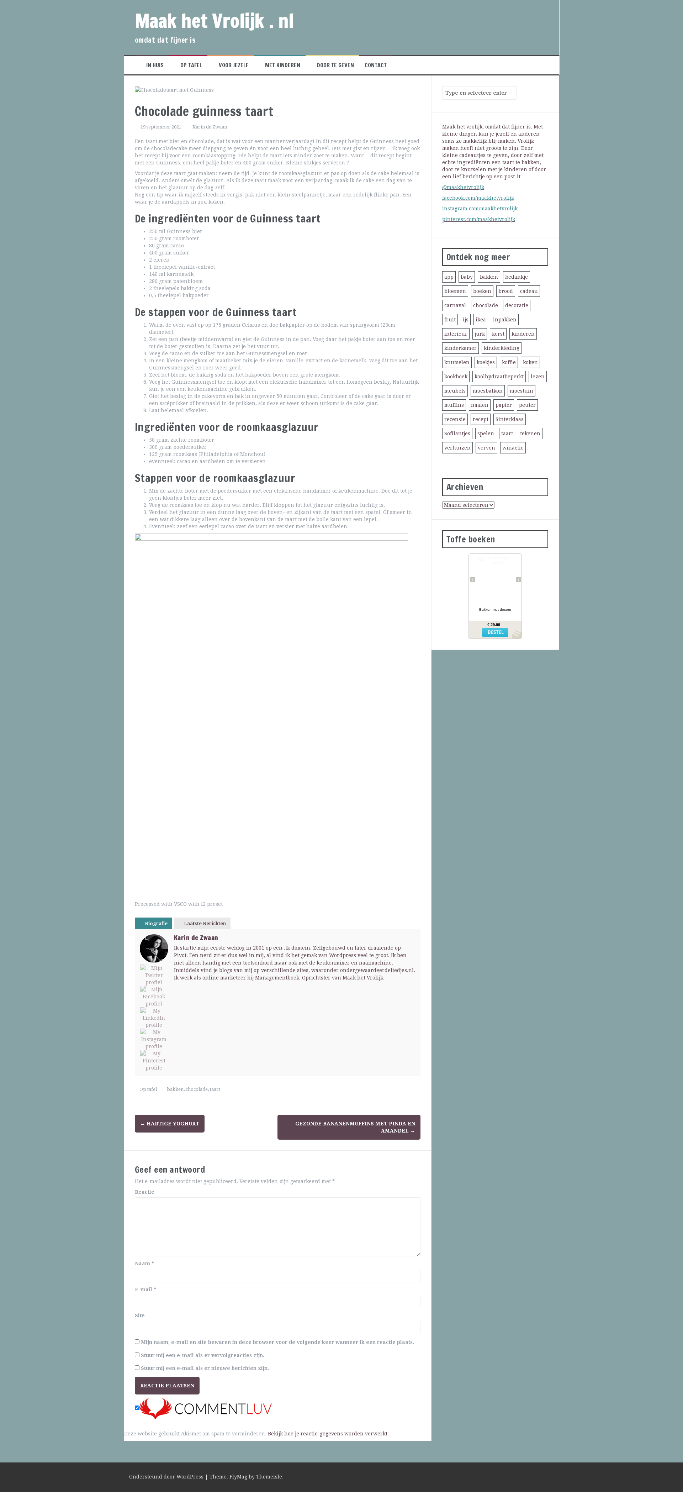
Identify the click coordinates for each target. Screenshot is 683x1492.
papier (504, 405)
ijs (465, 319)
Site (140, 1315)
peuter (527, 405)
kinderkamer (460, 348)
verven (486, 448)
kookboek (455, 376)
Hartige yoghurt (169, 1123)
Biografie (156, 923)
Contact (376, 65)
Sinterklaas (510, 419)
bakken (175, 1089)
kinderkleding (501, 348)
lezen (538, 376)
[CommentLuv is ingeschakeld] (205, 1408)
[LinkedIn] (154, 1018)
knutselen (457, 362)
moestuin (521, 391)
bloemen (455, 291)
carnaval (455, 305)
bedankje (516, 277)
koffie (509, 362)
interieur (455, 334)
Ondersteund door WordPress (167, 1477)
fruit (450, 319)
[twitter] (533, 1478)
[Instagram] (154, 1039)
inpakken (505, 319)
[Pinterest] (154, 1060)
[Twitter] (154, 975)
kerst (498, 334)
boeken (482, 291)
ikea (481, 319)
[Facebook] (154, 996)
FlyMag (238, 1477)
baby (467, 277)
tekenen (530, 433)
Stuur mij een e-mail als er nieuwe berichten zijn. (205, 1368)
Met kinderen (282, 65)
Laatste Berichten (205, 923)
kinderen (523, 334)
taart (215, 1089)
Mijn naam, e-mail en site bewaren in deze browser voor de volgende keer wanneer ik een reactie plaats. (277, 1342)
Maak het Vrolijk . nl (214, 20)
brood (505, 291)
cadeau (529, 291)
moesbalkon (488, 391)
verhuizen (457, 448)
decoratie (516, 305)
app (449, 277)
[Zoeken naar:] (476, 93)
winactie (513, 448)
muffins (454, 405)
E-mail (145, 1289)
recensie (455, 419)
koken (530, 362)
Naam (144, 1263)
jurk (480, 334)
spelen (485, 433)
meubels (455, 391)
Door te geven (335, 65)
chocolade (197, 1089)
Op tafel (191, 65)
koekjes (486, 362)
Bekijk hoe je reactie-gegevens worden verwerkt (327, 1433)
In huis (155, 65)
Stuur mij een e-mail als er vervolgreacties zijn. (202, 1355)
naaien (479, 405)
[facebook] (546, 1478)
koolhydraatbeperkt (499, 376)
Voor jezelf (233, 65)
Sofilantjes (457, 433)
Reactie (144, 1192)
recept (480, 419)
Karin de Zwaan (209, 127)
